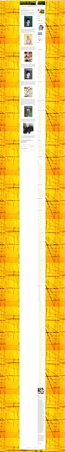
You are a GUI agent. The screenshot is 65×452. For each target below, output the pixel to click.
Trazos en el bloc (39, 127)
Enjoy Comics (39, 116)
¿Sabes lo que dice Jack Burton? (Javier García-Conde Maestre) (41, 225)
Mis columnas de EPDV (40, 37)
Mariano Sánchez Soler (40, 218)
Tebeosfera (39, 126)
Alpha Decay (39, 54)
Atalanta (39, 56)
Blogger (38, 447)
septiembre (40, 304)
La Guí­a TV (39, 182)
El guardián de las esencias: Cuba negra (41, 336)
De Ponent (39, 85)
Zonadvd (39, 187)
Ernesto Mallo (39, 214)
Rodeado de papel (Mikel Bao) (41, 273)
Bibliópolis (39, 157)
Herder (39, 63)
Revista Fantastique (40, 178)
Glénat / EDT (39, 89)
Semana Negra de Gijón (40, 194)
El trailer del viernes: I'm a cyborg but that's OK (41, 369)
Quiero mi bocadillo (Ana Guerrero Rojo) (40, 270)
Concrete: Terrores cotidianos (40, 326)
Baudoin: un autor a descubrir (40, 308)
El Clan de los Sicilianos (40, 144)
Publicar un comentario (24, 149)
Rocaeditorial (39, 75)
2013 (38, 296)
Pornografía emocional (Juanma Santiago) (40, 269)
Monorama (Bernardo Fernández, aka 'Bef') (40, 264)
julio (39, 380)
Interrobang (39, 145)
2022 (38, 289)
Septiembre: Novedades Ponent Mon (41, 307)
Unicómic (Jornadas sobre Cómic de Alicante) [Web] (40, 196)
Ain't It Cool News (39, 199)
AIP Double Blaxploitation (41, 348)
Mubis (38, 186)
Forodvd (39, 185)
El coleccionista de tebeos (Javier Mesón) (40, 114)
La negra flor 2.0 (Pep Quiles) (41, 258)
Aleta (38, 83)
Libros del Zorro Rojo (40, 68)
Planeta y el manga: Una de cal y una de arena (41, 360)
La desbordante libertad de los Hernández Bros (41, 321)
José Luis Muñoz (39, 217)
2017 (38, 293)
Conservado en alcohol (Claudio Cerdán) (40, 230)
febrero (39, 384)
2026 (38, 286)
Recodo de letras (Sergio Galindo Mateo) (40, 272)
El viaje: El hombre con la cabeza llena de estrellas (41, 312)
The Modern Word (40, 159)
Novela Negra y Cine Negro (40, 150)
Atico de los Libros (40, 57)
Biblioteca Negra (39, 141)
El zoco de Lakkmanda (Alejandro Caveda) (40, 245)
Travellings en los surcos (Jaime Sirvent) (40, 281)
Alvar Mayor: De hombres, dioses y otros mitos (41, 315)
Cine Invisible (39, 163)
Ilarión (38, 64)
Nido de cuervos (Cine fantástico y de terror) (40, 175)
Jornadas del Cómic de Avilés (41, 191)
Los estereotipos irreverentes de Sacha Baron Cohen (41, 329)
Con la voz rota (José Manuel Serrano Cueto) (41, 229)
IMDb (38, 172)
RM (38, 74)
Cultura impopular (40, 201)
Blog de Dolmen (39, 102)
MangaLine (39, 92)
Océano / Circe (39, 70)
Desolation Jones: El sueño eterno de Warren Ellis (41, 352)
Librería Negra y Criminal (40, 149)
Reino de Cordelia (40, 73)
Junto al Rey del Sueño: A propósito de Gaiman (41, 349)
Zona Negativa (39, 129)
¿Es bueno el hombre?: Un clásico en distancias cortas (41, 358)
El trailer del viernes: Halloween (40, 324)
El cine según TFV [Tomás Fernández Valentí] (40, 168)
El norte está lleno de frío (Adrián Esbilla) (40, 242)
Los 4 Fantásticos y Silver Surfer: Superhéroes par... (41, 343)
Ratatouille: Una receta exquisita (41, 311)
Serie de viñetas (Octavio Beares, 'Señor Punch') (40, 124)
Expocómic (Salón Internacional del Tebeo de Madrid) (41, 190)
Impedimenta (39, 65)
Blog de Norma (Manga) (40, 106)
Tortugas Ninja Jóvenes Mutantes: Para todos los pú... (41, 338)
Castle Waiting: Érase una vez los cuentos (41, 330)
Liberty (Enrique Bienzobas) (40, 260)
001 (38, 82)
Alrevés (39, 55)
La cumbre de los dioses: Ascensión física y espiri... (41, 339)
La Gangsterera (39, 147)
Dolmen (39, 87)
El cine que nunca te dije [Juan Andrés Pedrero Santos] (41, 166)
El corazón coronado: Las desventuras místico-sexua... (41, 344)
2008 (38, 300)
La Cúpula (39, 91)
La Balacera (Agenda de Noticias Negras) (40, 146)
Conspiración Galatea (40, 200)
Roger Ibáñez (39, 138)
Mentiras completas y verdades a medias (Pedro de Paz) (41, 263)
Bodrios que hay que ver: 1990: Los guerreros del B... (41, 317)
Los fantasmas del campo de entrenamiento (41, 364)
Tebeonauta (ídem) (40, 276)
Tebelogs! (39, 125)
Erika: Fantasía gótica (41, 365)
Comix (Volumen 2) (40, 112)
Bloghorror (39, 162)
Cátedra (39, 59)
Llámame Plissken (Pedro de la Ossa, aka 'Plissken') (41, 261)
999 (38, 226)
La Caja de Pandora (40, 204)
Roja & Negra (39, 153)
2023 (38, 288)
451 (38, 50)
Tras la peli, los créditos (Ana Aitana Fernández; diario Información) (41, 280)
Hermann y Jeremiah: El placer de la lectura (41, 323)
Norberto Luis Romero (40, 219)
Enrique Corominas (40, 133)
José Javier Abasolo (40, 216)
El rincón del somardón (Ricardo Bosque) (40, 243)
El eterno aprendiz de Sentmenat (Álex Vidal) (40, 239)
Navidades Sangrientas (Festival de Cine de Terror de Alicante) (41, 192)
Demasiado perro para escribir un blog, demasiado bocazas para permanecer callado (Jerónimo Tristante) (41, 233)
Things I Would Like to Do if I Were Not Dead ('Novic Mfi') (40, 278)
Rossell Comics (39, 96)
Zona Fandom (39, 208)
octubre (39, 303)
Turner (38, 79)
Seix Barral (39, 77)
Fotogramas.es (39, 171)
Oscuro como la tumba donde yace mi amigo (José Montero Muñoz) (41, 266)
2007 (38, 301)
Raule (38, 137)
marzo (39, 383)
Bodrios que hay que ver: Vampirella (41, 334)
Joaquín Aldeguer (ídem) (40, 256)
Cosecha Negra (39, 143)
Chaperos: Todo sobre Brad (41, 359)
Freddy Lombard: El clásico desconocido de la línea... (41, 354)
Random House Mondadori (40, 72)
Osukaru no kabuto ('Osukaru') (41, 267)
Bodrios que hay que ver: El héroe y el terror (41, 346)
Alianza (39, 52)
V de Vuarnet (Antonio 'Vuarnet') (41, 282)
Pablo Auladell (39, 135)
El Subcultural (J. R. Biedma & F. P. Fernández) (41, 203)
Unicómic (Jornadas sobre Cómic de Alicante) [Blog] (40, 195)
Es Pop (39, 61)
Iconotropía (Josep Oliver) (40, 120)
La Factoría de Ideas (40, 66)
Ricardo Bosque (39, 221)
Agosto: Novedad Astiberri (41, 335)
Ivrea (38, 90)
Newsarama (39, 206)
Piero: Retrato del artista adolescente (41, 333)
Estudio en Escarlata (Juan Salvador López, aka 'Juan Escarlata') (40, 249)
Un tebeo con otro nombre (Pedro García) (40, 128)
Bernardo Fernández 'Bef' (40, 212)
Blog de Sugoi (39, 108)
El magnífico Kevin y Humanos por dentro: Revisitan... (41, 368)
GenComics (39, 118)
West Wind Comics (40, 98)
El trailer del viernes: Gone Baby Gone (41, 350)
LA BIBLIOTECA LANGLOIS (40, 21)
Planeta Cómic (39, 94)
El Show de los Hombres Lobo (41, 115)
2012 (38, 297)
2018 (38, 292)
